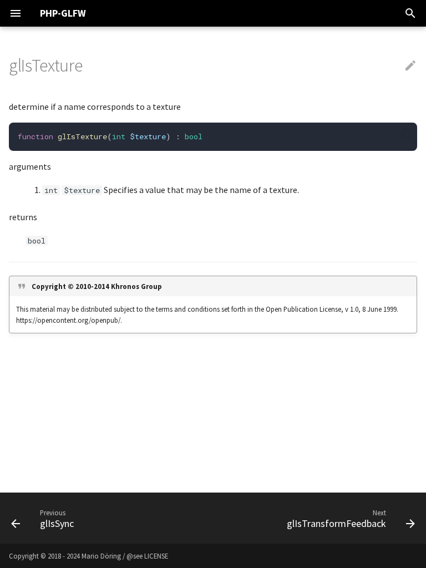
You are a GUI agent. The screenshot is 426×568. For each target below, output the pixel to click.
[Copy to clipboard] (406, 133)
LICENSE (156, 555)
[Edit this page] (410, 66)
